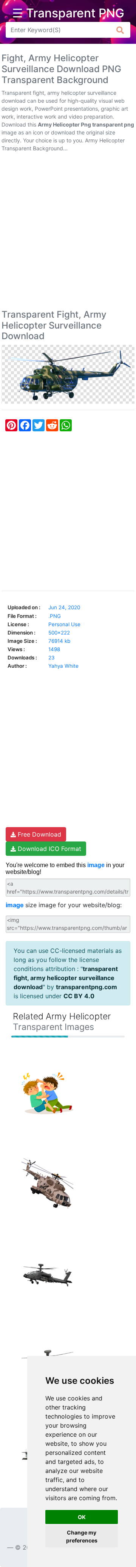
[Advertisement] (68, 232)
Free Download (38, 834)
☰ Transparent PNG (68, 13)
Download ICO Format (48, 848)
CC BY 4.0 (78, 996)
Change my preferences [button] (81, 1536)
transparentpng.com (86, 987)
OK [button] (82, 1517)
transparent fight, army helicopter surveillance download (66, 978)
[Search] (120, 30)
